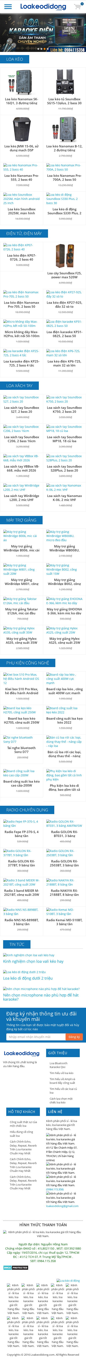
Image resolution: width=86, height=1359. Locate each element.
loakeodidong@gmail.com (62, 1206)
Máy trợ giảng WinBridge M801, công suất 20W (21, 584)
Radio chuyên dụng (27, 810)
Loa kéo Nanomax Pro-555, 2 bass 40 (21, 177)
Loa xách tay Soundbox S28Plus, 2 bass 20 (64, 468)
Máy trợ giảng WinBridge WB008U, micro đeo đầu (64, 550)
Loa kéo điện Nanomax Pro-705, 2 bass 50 (21, 304)
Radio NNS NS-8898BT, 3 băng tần (22, 922)
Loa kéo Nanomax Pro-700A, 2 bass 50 (64, 177)
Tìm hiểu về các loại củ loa (63, 1091)
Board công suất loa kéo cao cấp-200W (21, 783)
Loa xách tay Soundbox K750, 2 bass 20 (64, 409)
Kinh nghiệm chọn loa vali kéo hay (33, 961)
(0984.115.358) (55, 1189)
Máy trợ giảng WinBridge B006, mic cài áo (21, 550)
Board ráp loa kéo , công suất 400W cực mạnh (64, 691)
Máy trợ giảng (21, 520)
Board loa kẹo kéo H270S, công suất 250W (21, 720)
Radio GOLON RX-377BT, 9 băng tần (21, 863)
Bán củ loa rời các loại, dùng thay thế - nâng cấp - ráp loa (64, 756)
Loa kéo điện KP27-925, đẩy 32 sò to (64, 304)
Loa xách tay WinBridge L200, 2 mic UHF (21, 498)
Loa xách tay (19, 385)
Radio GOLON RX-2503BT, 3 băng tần (64, 863)
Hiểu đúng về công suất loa (21, 1134)
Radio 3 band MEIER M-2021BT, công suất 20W (21, 892)
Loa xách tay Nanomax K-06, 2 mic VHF (64, 498)
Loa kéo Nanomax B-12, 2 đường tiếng (64, 148)
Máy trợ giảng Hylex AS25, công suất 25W (64, 640)
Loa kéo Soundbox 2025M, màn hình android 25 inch (21, 213)
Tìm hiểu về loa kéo (61, 1073)
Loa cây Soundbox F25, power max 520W (64, 275)
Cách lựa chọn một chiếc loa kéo (61, 1100)
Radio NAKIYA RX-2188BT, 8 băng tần (64, 892)
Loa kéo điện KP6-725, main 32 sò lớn (64, 363)
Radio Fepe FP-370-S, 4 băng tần (22, 834)
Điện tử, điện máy (24, 233)
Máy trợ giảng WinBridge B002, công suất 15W (64, 584)
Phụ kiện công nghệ (27, 663)
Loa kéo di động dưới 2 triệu (28, 978)
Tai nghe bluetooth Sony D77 (21, 750)
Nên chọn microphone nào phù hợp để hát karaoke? (40, 997)
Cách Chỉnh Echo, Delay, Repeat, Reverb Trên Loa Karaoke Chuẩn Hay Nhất (23, 1147)
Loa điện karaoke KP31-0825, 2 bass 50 (64, 334)
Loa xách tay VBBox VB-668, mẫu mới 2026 (21, 468)
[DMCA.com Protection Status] (15, 1267)
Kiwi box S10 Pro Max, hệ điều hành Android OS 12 (21, 693)
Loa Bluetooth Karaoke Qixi (58, 1065)
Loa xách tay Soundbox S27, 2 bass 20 (21, 409)
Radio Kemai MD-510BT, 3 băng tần (64, 922)
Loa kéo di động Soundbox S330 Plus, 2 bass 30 (64, 213)
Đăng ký (74, 1037)
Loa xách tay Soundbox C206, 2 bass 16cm (21, 439)
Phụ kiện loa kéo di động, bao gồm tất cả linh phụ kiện (64, 789)
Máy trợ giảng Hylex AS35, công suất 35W (21, 640)
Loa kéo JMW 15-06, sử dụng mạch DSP (21, 148)
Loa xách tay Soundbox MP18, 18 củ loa (64, 439)
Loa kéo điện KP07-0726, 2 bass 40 (21, 257)
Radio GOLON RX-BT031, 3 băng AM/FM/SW (64, 836)
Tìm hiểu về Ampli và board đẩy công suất (62, 1081)
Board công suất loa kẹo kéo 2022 (64, 720)
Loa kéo (14, 59)
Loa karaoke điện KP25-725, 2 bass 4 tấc (21, 363)
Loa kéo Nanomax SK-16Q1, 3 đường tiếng (21, 101)
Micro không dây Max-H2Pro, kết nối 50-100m (21, 334)
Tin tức (16, 944)
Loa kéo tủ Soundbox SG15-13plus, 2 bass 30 (64, 101)
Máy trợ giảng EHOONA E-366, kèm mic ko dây (64, 611)
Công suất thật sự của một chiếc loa (23, 1124)
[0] (77, 6)
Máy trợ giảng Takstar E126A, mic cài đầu (21, 611)
